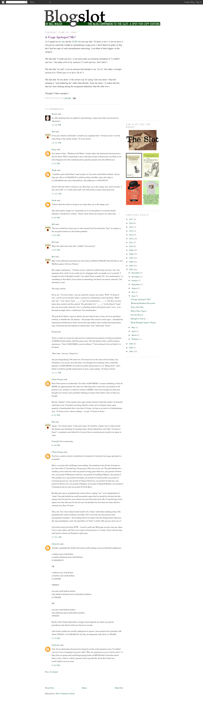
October (135, 280)
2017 (131, 219)
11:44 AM (57, 193)
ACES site (76, 41)
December (136, 272)
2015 (131, 227)
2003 (131, 343)
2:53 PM (56, 163)
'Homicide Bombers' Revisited (143, 303)
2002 (131, 347)
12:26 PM (56, 125)
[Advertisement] (80, 679)
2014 (131, 231)
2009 (131, 250)
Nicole (54, 114)
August (135, 288)
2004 (131, 269)
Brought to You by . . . (139, 318)
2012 (131, 238)
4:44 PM (56, 217)
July (133, 292)
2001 (131, 351)
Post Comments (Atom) (65, 693)
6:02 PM (56, 665)
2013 (131, 234)
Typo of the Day (137, 307)
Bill (53, 131)
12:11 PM (56, 372)
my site (61, 41)
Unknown (56, 543)
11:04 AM (57, 537)
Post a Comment (51, 671)
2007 (131, 258)
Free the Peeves (137, 314)
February (135, 339)
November (136, 276)
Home (84, 687)
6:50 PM (56, 445)
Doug (54, 149)
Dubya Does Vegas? (139, 311)
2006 (131, 261)
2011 (131, 242)
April (134, 331)
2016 (131, 223)
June (134, 296)
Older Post (119, 687)
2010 (131, 246)
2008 (131, 254)
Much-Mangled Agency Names (143, 322)
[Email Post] (73, 98)
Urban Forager (57, 379)
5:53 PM (56, 638)
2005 (131, 265)
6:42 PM (56, 415)
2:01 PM (56, 250)
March (134, 335)
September (136, 284)
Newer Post (49, 687)
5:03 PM (56, 235)
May (134, 327)
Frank (54, 170)
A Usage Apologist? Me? (60, 37)
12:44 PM (56, 142)
